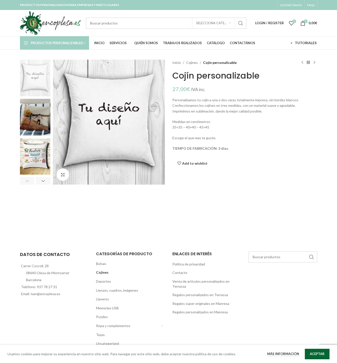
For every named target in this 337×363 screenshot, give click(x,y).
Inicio (176, 62)
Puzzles (102, 317)
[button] (27, 181)
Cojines (192, 62)
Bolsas (101, 263)
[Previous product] (302, 63)
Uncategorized (107, 343)
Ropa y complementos (113, 326)
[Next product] (314, 63)
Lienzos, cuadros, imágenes (117, 290)
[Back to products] (308, 63)
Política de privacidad (188, 264)
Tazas (100, 335)
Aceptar (317, 354)
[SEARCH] (240, 23)
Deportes (103, 281)
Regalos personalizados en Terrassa (200, 295)
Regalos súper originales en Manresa (200, 303)
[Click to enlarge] (63, 174)
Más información (283, 354)
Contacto (179, 272)
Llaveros (102, 299)
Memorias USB (107, 308)
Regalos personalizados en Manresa (200, 312)
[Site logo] (50, 22)
